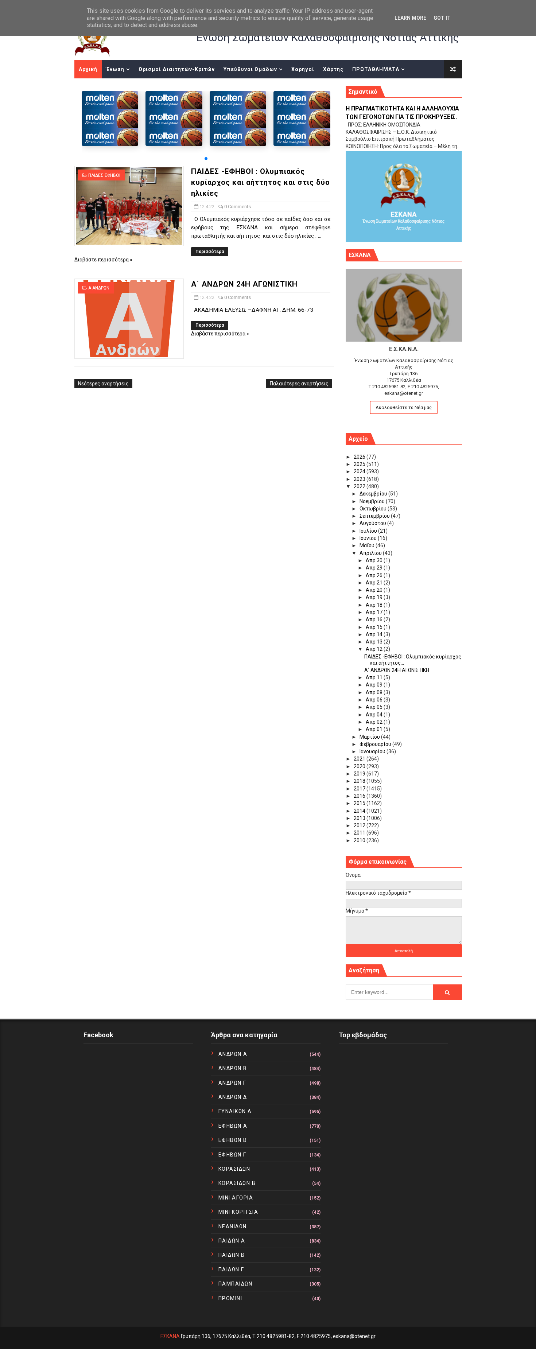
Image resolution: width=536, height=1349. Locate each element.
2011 (360, 833)
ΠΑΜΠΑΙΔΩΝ (235, 1284)
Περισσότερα (209, 251)
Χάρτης (333, 69)
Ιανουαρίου (373, 751)
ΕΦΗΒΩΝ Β (232, 1140)
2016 (360, 796)
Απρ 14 (375, 634)
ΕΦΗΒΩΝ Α (233, 1126)
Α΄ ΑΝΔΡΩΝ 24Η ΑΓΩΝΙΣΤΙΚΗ (244, 284)
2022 (360, 486)
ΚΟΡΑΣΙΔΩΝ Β (237, 1183)
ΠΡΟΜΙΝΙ (230, 1298)
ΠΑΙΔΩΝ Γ (231, 1269)
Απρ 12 (375, 649)
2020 (360, 766)
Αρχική (88, 69)
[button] (206, 158)
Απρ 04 (375, 715)
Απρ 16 (375, 619)
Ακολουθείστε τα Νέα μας (404, 407)
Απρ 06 (375, 700)
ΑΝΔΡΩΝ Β (232, 1068)
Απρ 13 (375, 642)
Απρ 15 (375, 627)
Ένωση (115, 69)
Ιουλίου (369, 531)
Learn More (410, 18)
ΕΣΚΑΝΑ (170, 1336)
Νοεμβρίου (373, 501)
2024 (360, 471)
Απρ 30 (375, 560)
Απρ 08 (375, 692)
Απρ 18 (375, 605)
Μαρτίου (370, 737)
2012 (360, 825)
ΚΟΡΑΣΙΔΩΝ (234, 1169)
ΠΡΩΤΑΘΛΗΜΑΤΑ (375, 69)
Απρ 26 (375, 575)
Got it (442, 18)
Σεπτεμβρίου (375, 516)
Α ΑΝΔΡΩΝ (98, 288)
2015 (360, 803)
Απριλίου (371, 553)
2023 (360, 479)
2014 (360, 811)
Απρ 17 (375, 612)
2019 (360, 774)
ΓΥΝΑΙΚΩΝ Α (235, 1111)
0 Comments (237, 206)
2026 (360, 457)
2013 (360, 818)
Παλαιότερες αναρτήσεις (299, 383)
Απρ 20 (375, 590)
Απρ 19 (375, 597)
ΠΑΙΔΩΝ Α (231, 1241)
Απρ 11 (375, 677)
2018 (360, 781)
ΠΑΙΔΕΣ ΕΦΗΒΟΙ (104, 175)
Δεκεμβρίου (374, 494)
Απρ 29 (375, 568)
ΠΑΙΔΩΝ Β (231, 1255)
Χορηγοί (302, 69)
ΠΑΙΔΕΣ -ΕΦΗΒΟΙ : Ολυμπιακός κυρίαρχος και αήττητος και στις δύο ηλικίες (260, 182)
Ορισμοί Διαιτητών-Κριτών (177, 69)
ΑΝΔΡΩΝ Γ (232, 1083)
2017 (360, 789)
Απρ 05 (375, 707)
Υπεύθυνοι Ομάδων (250, 69)
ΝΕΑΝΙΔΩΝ (232, 1226)
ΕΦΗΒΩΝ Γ (232, 1155)
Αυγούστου (373, 523)
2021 (360, 759)
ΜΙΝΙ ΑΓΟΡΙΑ (235, 1198)
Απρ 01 (375, 729)
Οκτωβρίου (374, 509)
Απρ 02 (375, 722)
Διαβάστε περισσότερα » (103, 260)
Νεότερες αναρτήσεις (103, 383)
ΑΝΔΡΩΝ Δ (232, 1097)
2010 (360, 840)
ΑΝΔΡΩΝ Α (233, 1054)
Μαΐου (368, 545)
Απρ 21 (375, 583)
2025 (360, 464)
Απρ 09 (375, 685)
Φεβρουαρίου (376, 744)
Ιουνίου (369, 538)
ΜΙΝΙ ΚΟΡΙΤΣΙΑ (238, 1212)
